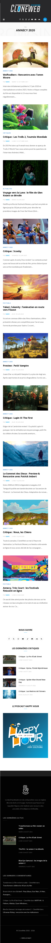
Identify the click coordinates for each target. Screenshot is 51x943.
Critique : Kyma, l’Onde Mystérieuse (33, 668)
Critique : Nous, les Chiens (17, 532)
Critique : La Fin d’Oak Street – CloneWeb (16, 900)
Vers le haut (26, 938)
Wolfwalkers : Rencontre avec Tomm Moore (23, 76)
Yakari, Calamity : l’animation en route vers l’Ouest (23, 308)
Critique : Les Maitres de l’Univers (32, 691)
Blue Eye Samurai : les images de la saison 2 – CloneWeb (21, 909)
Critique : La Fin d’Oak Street (30, 656)
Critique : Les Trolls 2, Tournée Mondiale (25, 136)
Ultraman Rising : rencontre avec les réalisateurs (21, 912)
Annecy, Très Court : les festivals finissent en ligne (21, 589)
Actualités (7, 189)
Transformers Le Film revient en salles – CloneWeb (19, 883)
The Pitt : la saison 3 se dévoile (31, 849)
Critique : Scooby (12, 251)
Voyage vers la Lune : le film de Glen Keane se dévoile (22, 194)
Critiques (7, 133)
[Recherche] (45, 19)
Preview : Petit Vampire (16, 365)
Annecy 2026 (8, 71)
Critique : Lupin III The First (18, 417)
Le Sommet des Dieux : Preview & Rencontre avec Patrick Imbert (21, 475)
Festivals (7, 303)
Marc (8, 82)
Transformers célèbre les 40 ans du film (17, 886)
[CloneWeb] (25, 8)
